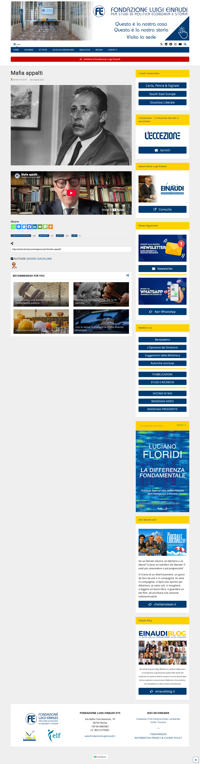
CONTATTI (112, 50)
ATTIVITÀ (43, 50)
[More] (50, 226)
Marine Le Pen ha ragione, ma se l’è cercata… (96, 301)
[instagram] (175, 44)
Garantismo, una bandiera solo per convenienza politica (36, 301)
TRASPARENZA (158, 734)
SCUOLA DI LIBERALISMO (63, 50)
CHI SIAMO (28, 50)
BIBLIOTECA (85, 50)
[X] (161, 44)
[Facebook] (29, 226)
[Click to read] (41, 294)
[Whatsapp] (13, 226)
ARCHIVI (99, 50)
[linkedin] (166, 44)
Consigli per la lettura (151, 426)
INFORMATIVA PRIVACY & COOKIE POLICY (158, 737)
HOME (16, 50)
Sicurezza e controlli (27, 330)
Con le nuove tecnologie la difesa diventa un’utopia (99, 328)
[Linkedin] (34, 226)
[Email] (40, 226)
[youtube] (180, 44)
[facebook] (170, 44)
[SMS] (45, 226)
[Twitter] (24, 226)
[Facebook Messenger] (18, 226)
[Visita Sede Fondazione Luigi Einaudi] (100, 39)
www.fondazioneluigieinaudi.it (100, 736)
